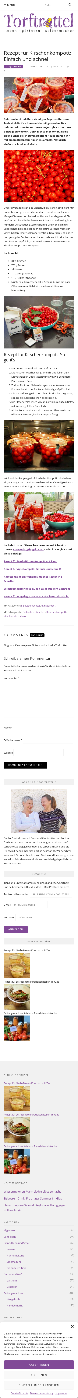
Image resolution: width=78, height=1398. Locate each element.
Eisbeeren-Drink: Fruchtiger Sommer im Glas (33, 1198)
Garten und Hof (12, 1274)
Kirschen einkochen (15, 616)
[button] (72, 1326)
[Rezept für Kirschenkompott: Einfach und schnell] (39, 95)
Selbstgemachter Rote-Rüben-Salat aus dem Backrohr (37, 588)
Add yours (37, 635)
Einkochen (28, 612)
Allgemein (9, 1230)
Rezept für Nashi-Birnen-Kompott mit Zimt (30, 561)
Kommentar (11, 678)
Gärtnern (12, 1280)
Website (8, 752)
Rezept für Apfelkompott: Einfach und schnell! (32, 569)
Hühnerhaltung (15, 1255)
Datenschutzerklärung (42, 1393)
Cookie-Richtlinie (19, 1393)
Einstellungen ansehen (39, 1385)
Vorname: (9, 917)
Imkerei (11, 1249)
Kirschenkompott (56, 612)
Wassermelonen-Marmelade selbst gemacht (32, 1191)
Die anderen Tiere (16, 1268)
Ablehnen (39, 1375)
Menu (11, 5)
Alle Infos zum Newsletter (51, 894)
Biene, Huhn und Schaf (16, 1243)
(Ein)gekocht (13, 66)
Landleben (10, 1236)
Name (8, 727)
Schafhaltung (14, 1261)
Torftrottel (34, 66)
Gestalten (12, 1286)
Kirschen (40, 612)
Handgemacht (15, 1305)
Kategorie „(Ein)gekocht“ (28, 549)
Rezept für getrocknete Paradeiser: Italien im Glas (31, 981)
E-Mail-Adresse (13, 740)
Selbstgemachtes (30, 605)
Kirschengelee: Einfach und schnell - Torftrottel (41, 645)
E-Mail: (8, 904)
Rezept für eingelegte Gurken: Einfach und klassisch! (36, 596)
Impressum (61, 1393)
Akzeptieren (39, 1364)
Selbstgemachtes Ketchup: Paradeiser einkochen (31, 1013)
